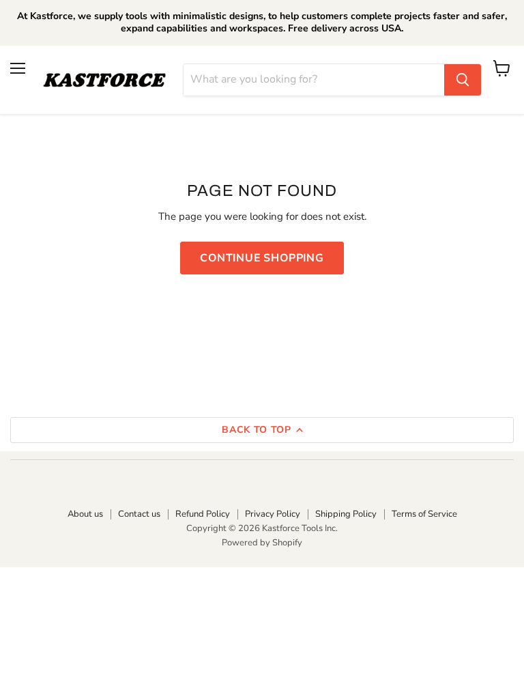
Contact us (139, 514)
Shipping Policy (346, 514)
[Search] (462, 80)
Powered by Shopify (262, 543)
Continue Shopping (262, 258)
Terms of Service (424, 514)
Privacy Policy (272, 514)
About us (85, 514)
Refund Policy (202, 514)
